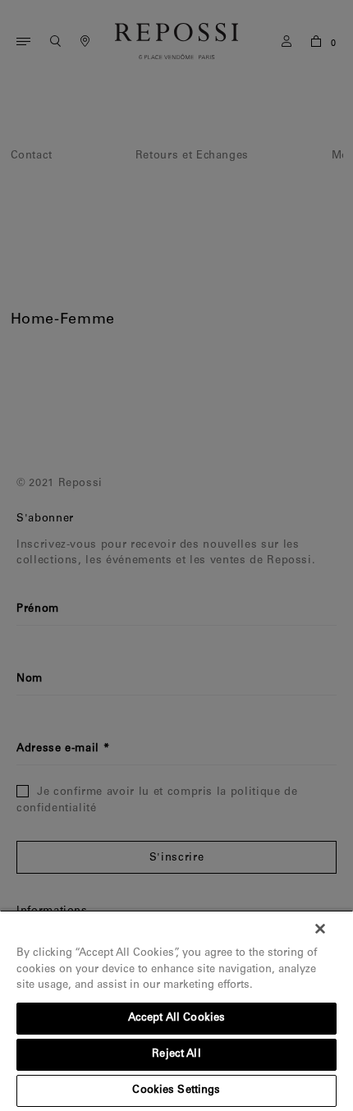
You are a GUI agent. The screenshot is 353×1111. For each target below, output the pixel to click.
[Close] (320, 929)
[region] (176, 1010)
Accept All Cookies (176, 1018)
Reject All (176, 1054)
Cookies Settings (176, 1091)
